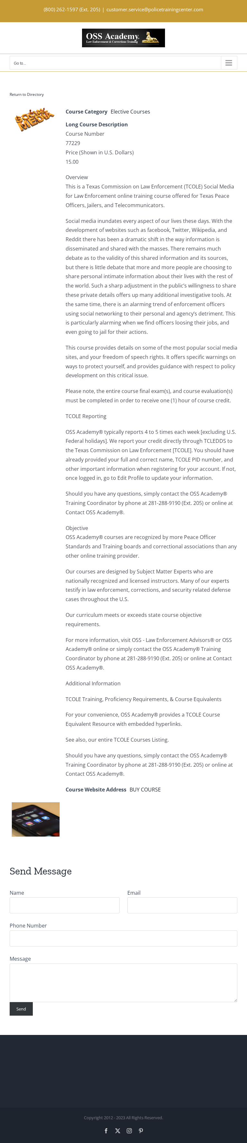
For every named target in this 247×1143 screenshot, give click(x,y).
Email (134, 892)
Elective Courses (130, 111)
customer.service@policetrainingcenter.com (154, 9)
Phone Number (28, 925)
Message (20, 958)
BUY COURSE (145, 789)
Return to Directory (27, 94)
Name (17, 892)
